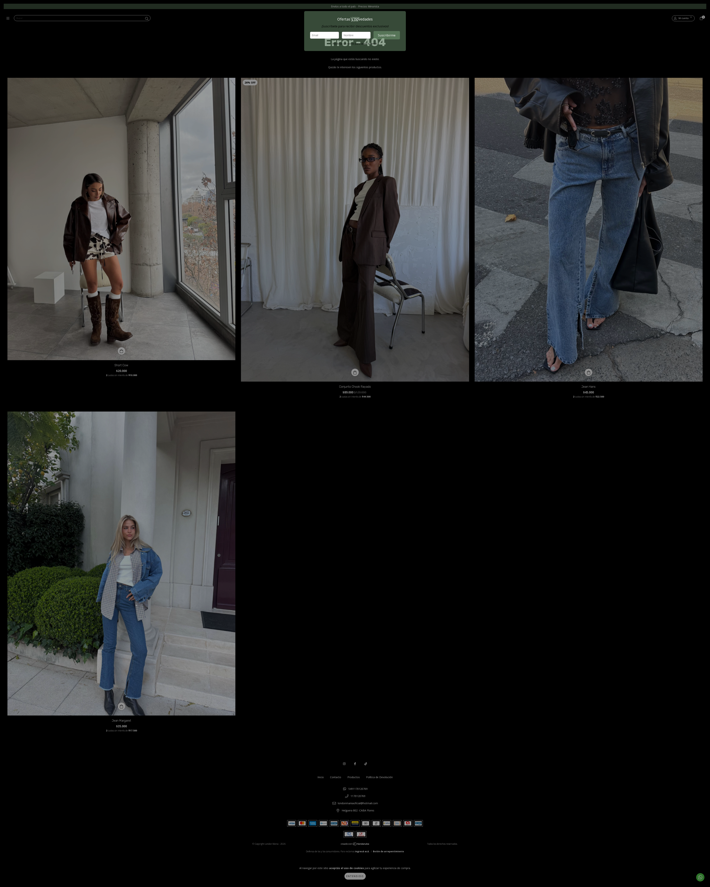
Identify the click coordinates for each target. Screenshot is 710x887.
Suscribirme (386, 35)
